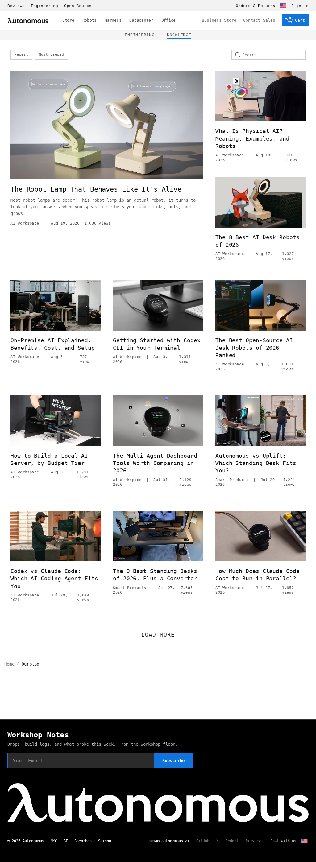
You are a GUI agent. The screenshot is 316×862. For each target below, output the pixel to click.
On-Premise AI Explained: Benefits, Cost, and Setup (52, 344)
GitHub (202, 841)
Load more (158, 634)
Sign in (300, 6)
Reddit (232, 841)
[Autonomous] (27, 20)
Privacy (253, 841)
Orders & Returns (255, 6)
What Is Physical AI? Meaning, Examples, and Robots (252, 138)
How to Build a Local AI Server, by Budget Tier (49, 459)
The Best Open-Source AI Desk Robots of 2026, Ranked (254, 348)
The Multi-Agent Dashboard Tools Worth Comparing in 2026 (155, 463)
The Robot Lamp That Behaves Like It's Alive (95, 189)
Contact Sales (259, 20)
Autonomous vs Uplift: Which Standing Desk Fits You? (255, 463)
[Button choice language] (283, 5)
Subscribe (173, 760)
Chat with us (283, 841)
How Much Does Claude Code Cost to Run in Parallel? (257, 575)
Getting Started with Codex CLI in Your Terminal (157, 344)
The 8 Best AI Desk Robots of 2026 (257, 241)
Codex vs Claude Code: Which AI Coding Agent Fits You (54, 578)
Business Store (219, 20)
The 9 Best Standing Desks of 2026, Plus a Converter (155, 575)
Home (9, 664)
